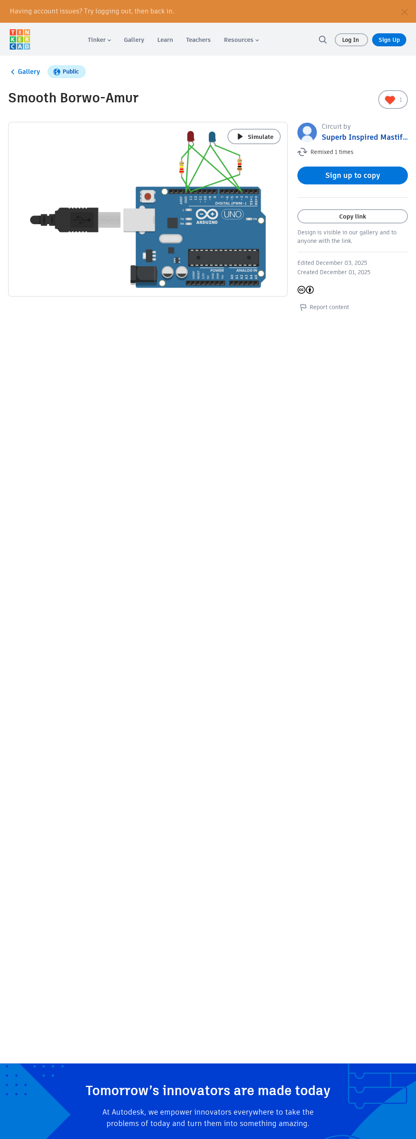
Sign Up (389, 40)
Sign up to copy (352, 175)
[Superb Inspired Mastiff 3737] (307, 132)
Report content (329, 307)
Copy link (352, 216)
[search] (322, 39)
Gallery (29, 71)
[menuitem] (99, 39)
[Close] (405, 11)
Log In (351, 40)
